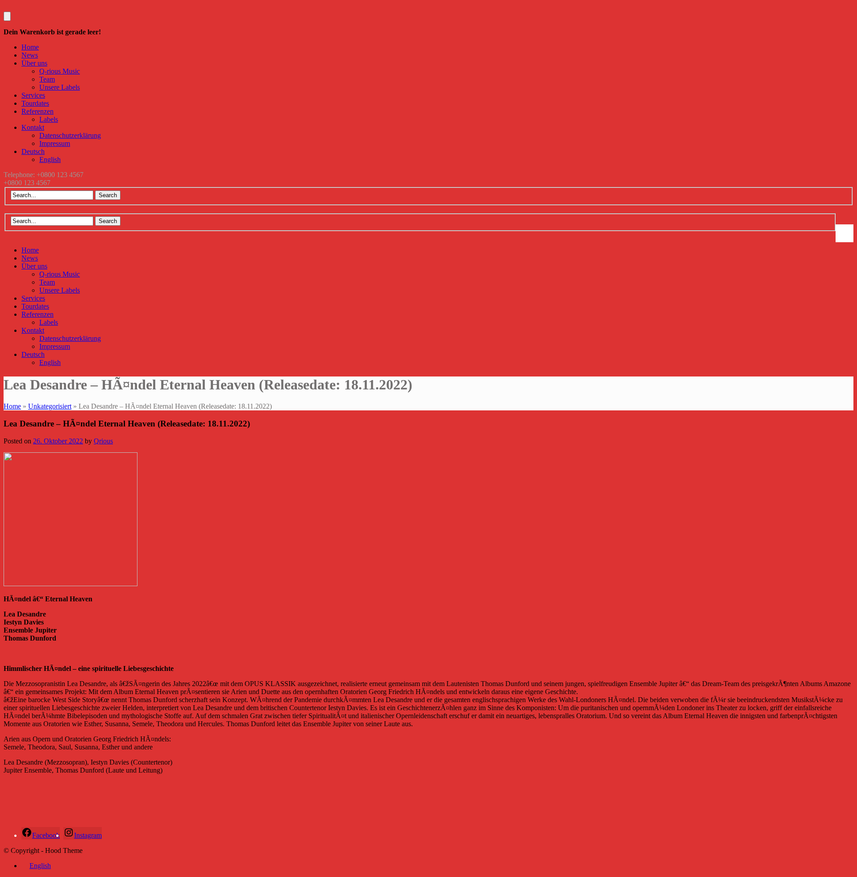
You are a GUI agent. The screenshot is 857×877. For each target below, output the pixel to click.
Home (12, 406)
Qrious (103, 441)
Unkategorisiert (49, 406)
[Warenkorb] (7, 16)
